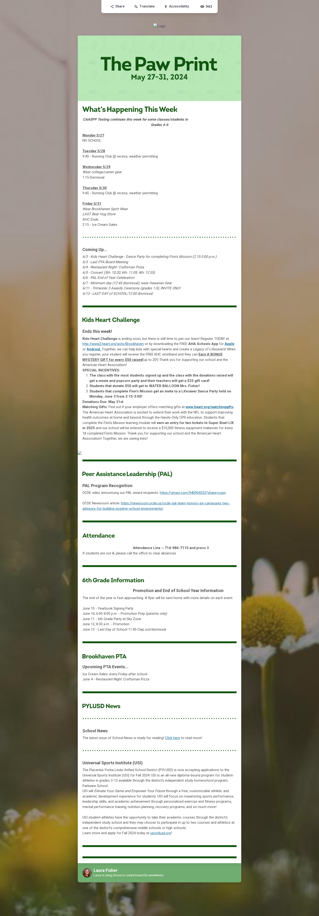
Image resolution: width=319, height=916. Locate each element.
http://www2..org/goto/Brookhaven (113, 344)
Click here (172, 738)
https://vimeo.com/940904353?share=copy (193, 493)
